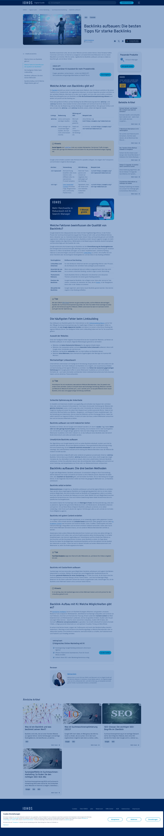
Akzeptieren (16, 822)
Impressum (6, 825)
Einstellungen (15, 818)
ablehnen (67, 819)
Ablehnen (134, 819)
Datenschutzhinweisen (28, 819)
